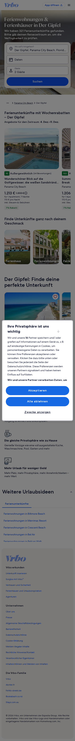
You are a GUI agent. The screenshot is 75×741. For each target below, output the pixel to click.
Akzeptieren (37, 390)
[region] (37, 370)
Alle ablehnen (37, 401)
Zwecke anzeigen (37, 412)
